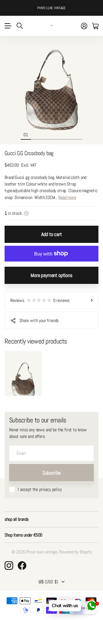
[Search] (20, 26)
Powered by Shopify (75, 552)
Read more (67, 197)
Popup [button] (26, 213)
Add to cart (51, 234)
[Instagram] (9, 565)
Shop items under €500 (23, 535)
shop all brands (17, 519)
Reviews (40, 300)
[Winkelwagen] (95, 26)
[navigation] (36, 134)
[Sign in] (84, 26)
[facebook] (22, 565)
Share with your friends (39, 320)
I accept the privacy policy (40, 489)
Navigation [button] (8, 26)
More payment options (51, 275)
